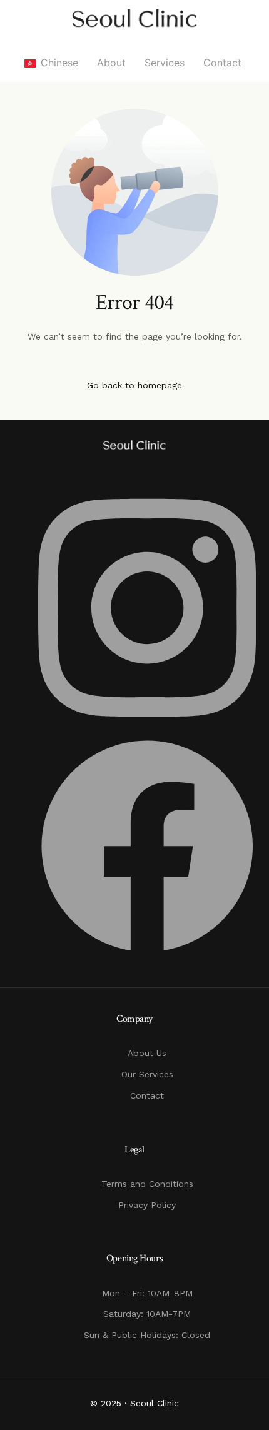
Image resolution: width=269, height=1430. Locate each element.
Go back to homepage (134, 385)
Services (165, 62)
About (111, 62)
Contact (222, 62)
